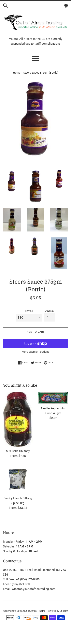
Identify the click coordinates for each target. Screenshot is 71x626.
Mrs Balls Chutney (18, 451)
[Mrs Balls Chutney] (18, 419)
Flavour (29, 311)
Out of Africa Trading (34, 611)
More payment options (35, 351)
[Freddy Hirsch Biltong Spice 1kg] (18, 479)
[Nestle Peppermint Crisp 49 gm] (53, 398)
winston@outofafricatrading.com (33, 589)
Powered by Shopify (57, 611)
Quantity (49, 310)
